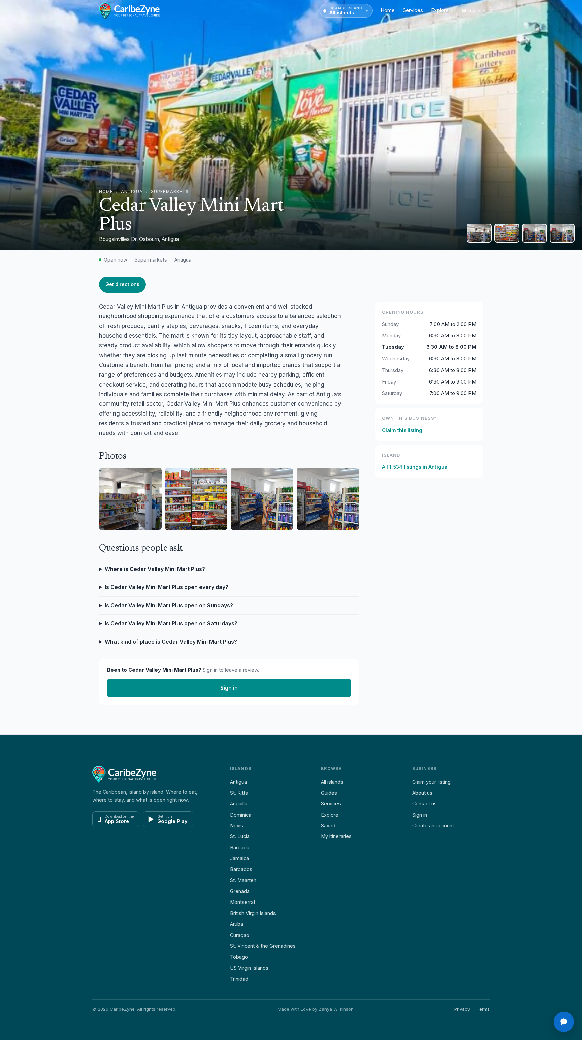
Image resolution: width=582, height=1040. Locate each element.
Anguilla (238, 803)
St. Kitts (239, 793)
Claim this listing (402, 430)
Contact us (424, 803)
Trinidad (239, 979)
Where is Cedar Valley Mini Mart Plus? (155, 568)
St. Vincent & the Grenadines (263, 946)
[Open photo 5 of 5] (562, 233)
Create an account (433, 825)
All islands (332, 782)
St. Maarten (243, 880)
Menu (469, 10)
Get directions (122, 284)
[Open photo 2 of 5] (479, 233)
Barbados (241, 869)
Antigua (132, 191)
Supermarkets (170, 191)
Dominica (240, 815)
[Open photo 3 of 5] (506, 233)
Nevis (236, 825)
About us (422, 793)
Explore (440, 10)
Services (413, 10)
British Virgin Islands (253, 913)
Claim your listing (431, 782)
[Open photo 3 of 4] (262, 499)
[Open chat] (564, 1022)
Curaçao (239, 935)
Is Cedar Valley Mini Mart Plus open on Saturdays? (171, 623)
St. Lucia (240, 836)
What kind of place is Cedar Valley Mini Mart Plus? (171, 641)
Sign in (229, 687)
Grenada (240, 891)
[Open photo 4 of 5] (534, 233)
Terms (483, 1009)
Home (388, 10)
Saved (328, 825)
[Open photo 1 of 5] (291, 125)
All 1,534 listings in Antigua (414, 467)
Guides (329, 793)
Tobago (239, 957)
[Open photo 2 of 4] (196, 499)
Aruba (236, 924)
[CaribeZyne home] (129, 10)
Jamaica (239, 858)
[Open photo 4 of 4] (328, 499)
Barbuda (239, 847)
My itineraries (336, 836)
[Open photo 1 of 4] (130, 499)
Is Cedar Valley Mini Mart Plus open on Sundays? (169, 605)
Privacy (462, 1009)
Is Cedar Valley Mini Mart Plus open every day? (166, 587)
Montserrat (242, 902)
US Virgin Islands (249, 968)
